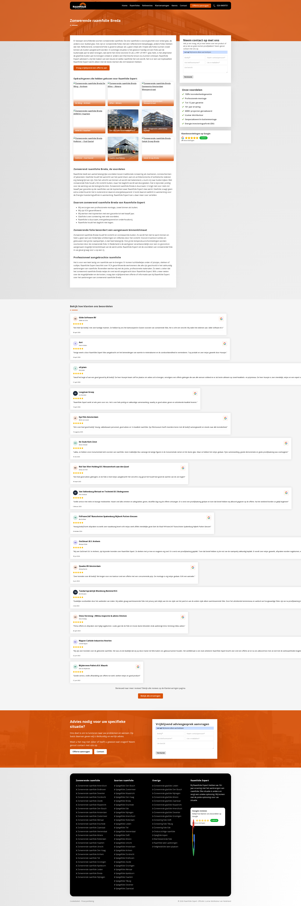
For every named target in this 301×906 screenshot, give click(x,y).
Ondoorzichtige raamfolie (164, 831)
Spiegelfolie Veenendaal (125, 831)
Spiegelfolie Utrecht (124, 843)
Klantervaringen (162, 5)
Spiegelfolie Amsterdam (125, 846)
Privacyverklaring (87, 901)
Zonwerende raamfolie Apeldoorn (91, 865)
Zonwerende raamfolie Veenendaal (92, 831)
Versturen (188, 77)
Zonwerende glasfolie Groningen (167, 816)
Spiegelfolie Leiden (123, 824)
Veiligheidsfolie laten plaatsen (166, 846)
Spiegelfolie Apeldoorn (125, 873)
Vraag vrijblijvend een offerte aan (91, 68)
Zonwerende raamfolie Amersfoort (92, 785)
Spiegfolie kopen (161, 835)
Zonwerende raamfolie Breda (89, 873)
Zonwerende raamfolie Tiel (88, 858)
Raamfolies (135, 5)
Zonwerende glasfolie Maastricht (168, 804)
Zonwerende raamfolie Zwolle (90, 801)
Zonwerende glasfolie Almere (166, 797)
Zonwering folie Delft (162, 820)
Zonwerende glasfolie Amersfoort (168, 808)
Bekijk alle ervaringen (150, 696)
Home (124, 5)
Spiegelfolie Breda (123, 801)
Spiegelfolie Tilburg (123, 881)
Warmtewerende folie (163, 839)
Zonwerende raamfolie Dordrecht (91, 797)
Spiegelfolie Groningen (125, 865)
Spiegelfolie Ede (122, 808)
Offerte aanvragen (200, 5)
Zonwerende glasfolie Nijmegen (167, 793)
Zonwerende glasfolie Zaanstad (167, 801)
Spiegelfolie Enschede (125, 804)
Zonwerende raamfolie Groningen (91, 862)
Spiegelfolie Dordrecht (125, 854)
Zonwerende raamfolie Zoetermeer (92, 816)
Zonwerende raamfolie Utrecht (90, 846)
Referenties (147, 5)
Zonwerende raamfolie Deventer (91, 793)
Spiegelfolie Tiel (122, 827)
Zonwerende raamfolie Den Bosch (92, 808)
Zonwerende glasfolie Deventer (167, 812)
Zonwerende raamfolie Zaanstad (91, 827)
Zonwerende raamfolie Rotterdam (91, 839)
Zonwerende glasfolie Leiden (166, 785)
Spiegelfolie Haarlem (124, 877)
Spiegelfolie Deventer (124, 884)
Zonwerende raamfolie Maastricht (91, 804)
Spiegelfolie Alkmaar (124, 869)
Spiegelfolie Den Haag (125, 797)
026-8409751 (222, 5)
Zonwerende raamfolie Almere (90, 835)
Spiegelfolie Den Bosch (125, 785)
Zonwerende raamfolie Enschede (91, 824)
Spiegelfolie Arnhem (124, 850)
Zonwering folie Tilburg (163, 824)
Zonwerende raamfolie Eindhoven (91, 789)
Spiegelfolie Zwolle (123, 862)
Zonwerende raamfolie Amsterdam (92, 812)
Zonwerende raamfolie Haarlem (90, 843)
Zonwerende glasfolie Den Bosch (168, 789)
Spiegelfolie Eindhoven (125, 858)
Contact (183, 5)
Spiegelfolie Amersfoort (125, 816)
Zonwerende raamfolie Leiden (90, 869)
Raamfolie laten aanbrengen (165, 843)
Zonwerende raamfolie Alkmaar (90, 820)
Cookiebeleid (75, 901)
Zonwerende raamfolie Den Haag (91, 850)
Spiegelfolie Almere (123, 839)
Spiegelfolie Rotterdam (125, 820)
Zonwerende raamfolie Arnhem (90, 854)
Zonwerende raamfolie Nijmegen (91, 877)
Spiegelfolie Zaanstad (125, 888)
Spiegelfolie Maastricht (125, 793)
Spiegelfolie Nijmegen (124, 812)
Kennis (175, 5)
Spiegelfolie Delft (123, 835)
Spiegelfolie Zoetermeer (126, 789)
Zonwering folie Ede (162, 827)
